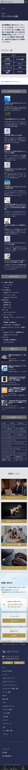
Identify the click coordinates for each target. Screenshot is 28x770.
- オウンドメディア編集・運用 (10, 688)
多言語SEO (19, 457)
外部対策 (7, 305)
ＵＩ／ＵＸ (7, 285)
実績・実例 (5, 699)
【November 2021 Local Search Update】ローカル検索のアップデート (17, 402)
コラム (4, 702)
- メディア (5, 720)
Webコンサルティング (14, 521)
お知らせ (4, 695)
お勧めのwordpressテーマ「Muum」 (17, 355)
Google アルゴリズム (7, 59)
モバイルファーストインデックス (11, 448)
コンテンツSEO (21, 431)
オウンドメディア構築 (14, 544)
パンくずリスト (7, 443)
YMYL (21, 423)
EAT (12, 423)
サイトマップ (6, 434)
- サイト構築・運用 (7, 730)
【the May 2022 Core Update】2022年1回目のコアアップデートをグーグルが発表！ (17, 378)
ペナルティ (19, 443)
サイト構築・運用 (7, 282)
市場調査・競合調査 (9, 322)
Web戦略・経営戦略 (9, 340)
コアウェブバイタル (8, 431)
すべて (14, 55)
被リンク (19, 459)
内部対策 (7, 302)
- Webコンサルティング (8, 681)
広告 (20, 67)
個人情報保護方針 (7, 756)
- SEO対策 (5, 716)
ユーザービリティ (20, 454)
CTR (4, 423)
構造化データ (6, 459)
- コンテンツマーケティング (9, 685)
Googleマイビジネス (10, 297)
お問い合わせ (14, 621)
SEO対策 (7, 64)
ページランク (6, 445)
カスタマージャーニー (8, 426)
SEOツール (7, 307)
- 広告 (3, 727)
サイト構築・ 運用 (7, 72)
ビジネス (20, 72)
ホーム (4, 667)
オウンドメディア (9, 312)
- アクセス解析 (6, 713)
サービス (4, 674)
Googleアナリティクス (10, 292)
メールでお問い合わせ (4, 769)
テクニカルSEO (7, 437)
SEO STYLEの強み (7, 671)
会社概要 (4, 752)
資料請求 (14, 635)
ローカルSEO (6, 457)
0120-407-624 (15, 604)
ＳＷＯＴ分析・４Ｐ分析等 (11, 325)
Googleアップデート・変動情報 (13, 332)
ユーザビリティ (7, 454)
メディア (20, 64)
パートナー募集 (6, 692)
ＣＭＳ (6, 287)
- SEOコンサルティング (8, 678)
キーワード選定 (7, 429)
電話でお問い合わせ (13, 769)
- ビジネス (5, 734)
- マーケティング (6, 723)
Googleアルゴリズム (10, 335)
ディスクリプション (20, 437)
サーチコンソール (9, 295)
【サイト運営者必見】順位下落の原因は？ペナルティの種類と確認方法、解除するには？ (17, 389)
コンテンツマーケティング (14, 568)
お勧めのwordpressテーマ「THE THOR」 (17, 366)
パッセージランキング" (8, 440)
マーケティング (7, 67)
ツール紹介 (19, 434)
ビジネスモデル (8, 342)
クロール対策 (20, 429)
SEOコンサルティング (14, 498)
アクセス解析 (20, 59)
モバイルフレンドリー (8, 451)
